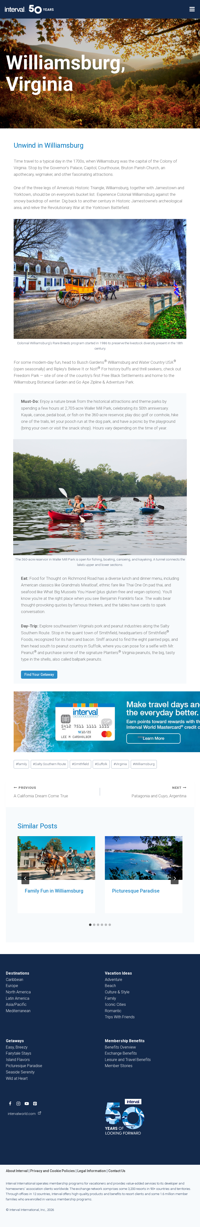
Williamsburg (144, 764)
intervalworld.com (22, 1114)
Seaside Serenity (20, 1072)
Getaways (15, 1041)
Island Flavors (18, 1059)
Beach (110, 985)
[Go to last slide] (25, 878)
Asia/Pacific (16, 1004)
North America (18, 992)
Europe (12, 985)
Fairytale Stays (18, 1053)
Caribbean (14, 979)
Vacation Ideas (118, 973)
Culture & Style (117, 992)
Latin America (17, 998)
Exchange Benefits (121, 1053)
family (21, 764)
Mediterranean (18, 1011)
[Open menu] (192, 9)
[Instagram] (18, 1103)
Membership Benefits (125, 1041)
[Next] (175, 878)
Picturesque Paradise (136, 891)
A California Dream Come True (41, 792)
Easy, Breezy (17, 1047)
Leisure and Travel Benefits (128, 1059)
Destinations (17, 973)
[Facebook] (10, 1103)
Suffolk (101, 764)
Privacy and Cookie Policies (52, 1171)
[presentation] (56, 858)
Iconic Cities (115, 1004)
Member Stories (118, 1065)
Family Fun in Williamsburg (54, 891)
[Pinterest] (35, 1103)
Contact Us (116, 1171)
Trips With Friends (120, 1017)
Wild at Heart (17, 1078)
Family (110, 998)
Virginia (120, 764)
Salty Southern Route (49, 764)
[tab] (90, 925)
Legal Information (91, 1171)
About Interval (17, 1171)
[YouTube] (26, 1103)
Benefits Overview (120, 1047)
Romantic (113, 1011)
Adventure (113, 979)
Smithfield (80, 764)
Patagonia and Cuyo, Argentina (158, 792)
